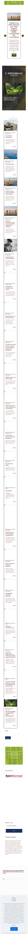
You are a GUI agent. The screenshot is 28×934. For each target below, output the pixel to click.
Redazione (8, 487)
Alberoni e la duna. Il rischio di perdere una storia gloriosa (10, 407)
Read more (14, 925)
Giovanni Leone (16, 848)
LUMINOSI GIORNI (12, 850)
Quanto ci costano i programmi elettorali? (10, 565)
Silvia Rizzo (16, 853)
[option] (14, 35)
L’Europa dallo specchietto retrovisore (8, 595)
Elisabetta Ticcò (9, 529)
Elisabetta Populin (12, 845)
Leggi (14, 55)
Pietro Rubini (10, 853)
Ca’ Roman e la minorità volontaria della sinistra (10, 437)
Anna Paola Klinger (12, 841)
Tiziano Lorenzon (9, 374)
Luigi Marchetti (9, 253)
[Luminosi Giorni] (14, 1)
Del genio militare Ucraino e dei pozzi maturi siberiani (9, 192)
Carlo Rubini (7, 95)
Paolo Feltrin (8, 313)
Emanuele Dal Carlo (10, 187)
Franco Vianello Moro (9, 848)
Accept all (14, 928)
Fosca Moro (13, 846)
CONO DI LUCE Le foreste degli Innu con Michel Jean (9, 534)
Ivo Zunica (9, 849)
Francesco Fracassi (10, 217)
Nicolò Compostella (16, 851)
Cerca (6, 731)
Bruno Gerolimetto (9, 283)
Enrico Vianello (8, 846)
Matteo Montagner (9, 432)
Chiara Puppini (13, 844)
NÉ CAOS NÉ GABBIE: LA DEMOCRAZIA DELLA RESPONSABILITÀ (11, 99)
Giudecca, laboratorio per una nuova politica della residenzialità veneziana (14, 30)
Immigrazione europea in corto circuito (9, 288)
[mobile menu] (26, 2)
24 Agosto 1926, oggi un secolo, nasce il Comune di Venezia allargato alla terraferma (10, 347)
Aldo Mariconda (9, 460)
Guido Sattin (8, 161)
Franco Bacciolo (19, 846)
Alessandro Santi (14, 840)
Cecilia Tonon (8, 649)
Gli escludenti (8, 490)
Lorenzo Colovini (9, 132)
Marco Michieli (19, 850)
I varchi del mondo (9, 164)
